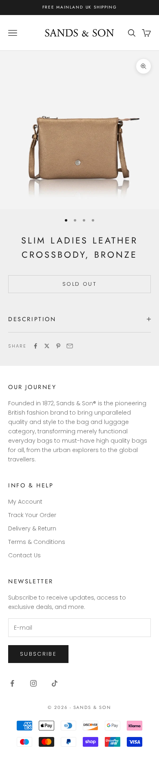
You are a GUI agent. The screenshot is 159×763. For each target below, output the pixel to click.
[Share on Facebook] (35, 346)
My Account (25, 502)
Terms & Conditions (36, 542)
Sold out (79, 284)
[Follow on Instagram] (33, 683)
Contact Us (24, 555)
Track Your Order (32, 515)
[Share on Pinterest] (58, 346)
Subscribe (38, 654)
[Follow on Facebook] (12, 683)
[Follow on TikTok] (55, 683)
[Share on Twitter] (47, 346)
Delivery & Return (32, 528)
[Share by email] (69, 346)
